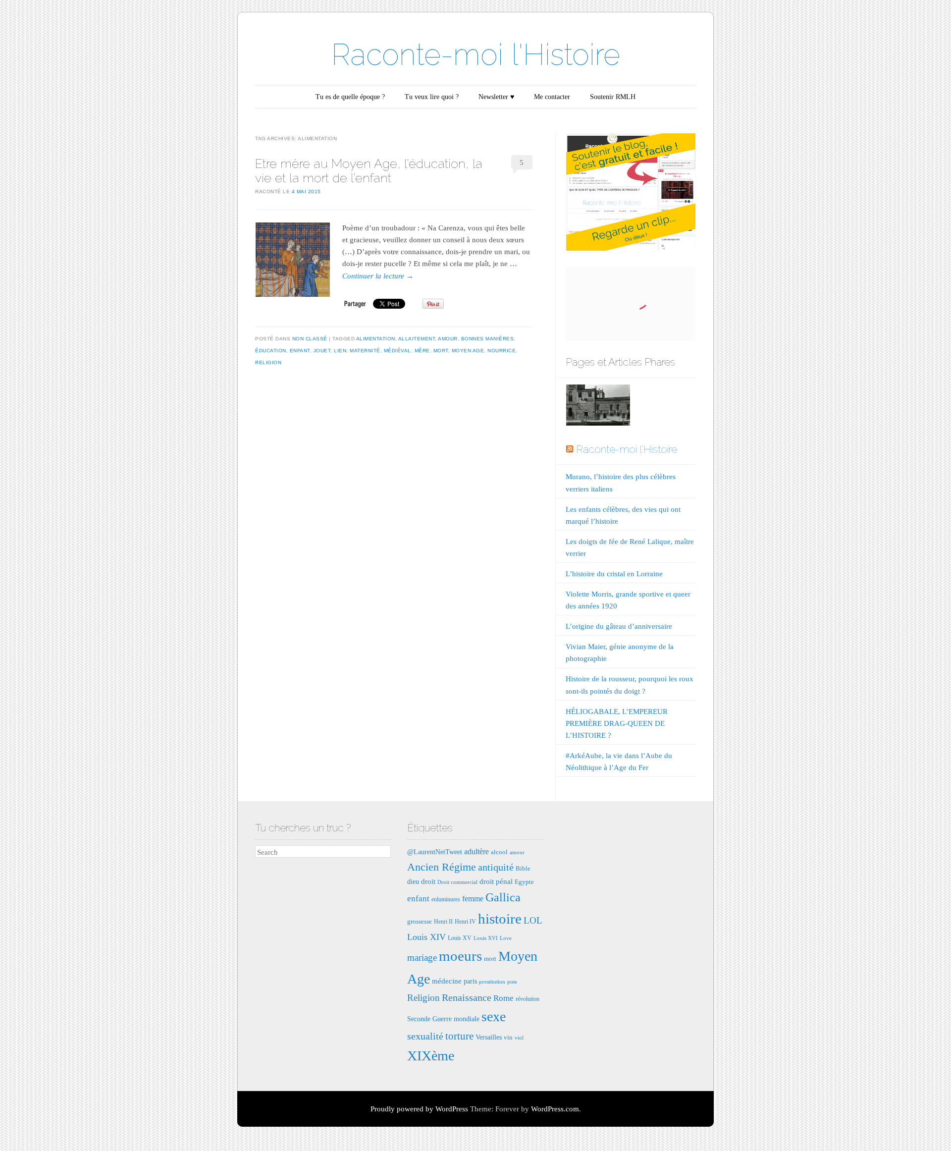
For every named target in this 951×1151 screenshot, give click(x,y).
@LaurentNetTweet (434, 852)
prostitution (492, 982)
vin (508, 1037)
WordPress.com (555, 1109)
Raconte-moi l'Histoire (475, 54)
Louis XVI (486, 938)
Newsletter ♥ (496, 97)
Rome (503, 998)
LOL (533, 920)
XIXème (430, 1055)
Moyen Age (468, 350)
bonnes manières (487, 338)
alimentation (375, 338)
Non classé (309, 338)
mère (422, 350)
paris (470, 981)
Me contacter (552, 97)
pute (512, 982)
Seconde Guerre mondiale (443, 1019)
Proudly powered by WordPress (419, 1109)
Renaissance (466, 997)
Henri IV (465, 921)
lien (340, 350)
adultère (476, 851)
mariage (422, 957)
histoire (500, 919)
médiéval (397, 350)
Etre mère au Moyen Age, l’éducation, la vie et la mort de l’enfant (368, 170)
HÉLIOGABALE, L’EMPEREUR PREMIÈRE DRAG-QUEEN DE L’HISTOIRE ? (617, 723)
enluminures (445, 899)
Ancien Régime (441, 867)
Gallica (503, 897)
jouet (322, 350)
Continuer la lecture (378, 276)
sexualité (425, 1036)
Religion (268, 362)
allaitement (416, 338)
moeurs (460, 956)
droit (428, 881)
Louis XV (460, 937)
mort (440, 350)
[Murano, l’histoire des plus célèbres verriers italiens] (598, 407)
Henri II (443, 921)
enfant (300, 350)
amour (448, 338)
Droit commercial (457, 882)
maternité (365, 350)
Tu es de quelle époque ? (350, 97)
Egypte (524, 881)
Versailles (489, 1037)
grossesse (419, 921)
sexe (493, 1016)
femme (472, 898)
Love (506, 938)
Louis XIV (426, 937)
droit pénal (496, 881)
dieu (413, 881)
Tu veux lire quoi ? (432, 97)
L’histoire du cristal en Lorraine (614, 574)
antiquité (496, 867)
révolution (527, 998)
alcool (499, 852)
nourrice (501, 350)
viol (519, 1038)
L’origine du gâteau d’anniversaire (619, 626)
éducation (270, 350)
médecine (447, 981)
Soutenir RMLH (612, 97)
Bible (523, 868)
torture (459, 1036)
